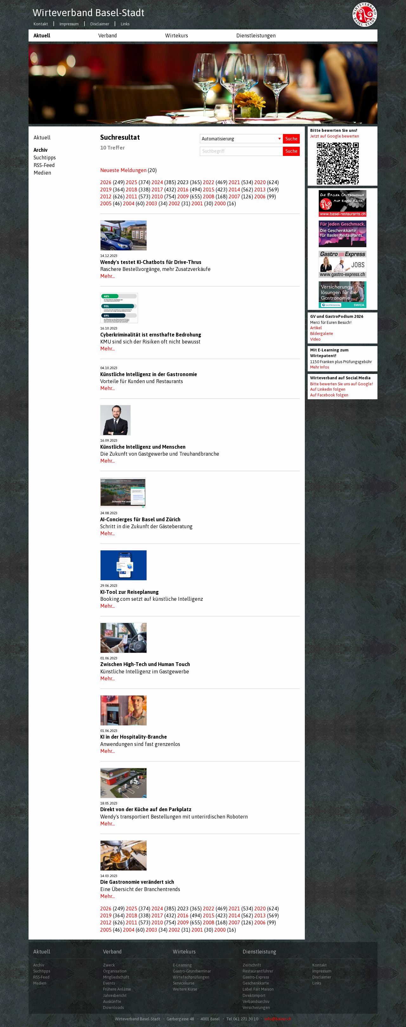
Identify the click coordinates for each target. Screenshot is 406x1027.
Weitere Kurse (185, 989)
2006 (260, 196)
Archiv (41, 150)
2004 (128, 203)
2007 (234, 196)
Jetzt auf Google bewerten (334, 136)
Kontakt (41, 24)
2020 (260, 182)
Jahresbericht (115, 995)
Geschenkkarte (256, 983)
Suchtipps (45, 157)
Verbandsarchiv (256, 1001)
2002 (174, 203)
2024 (157, 182)
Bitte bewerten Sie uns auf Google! (341, 384)
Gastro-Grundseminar (192, 971)
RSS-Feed (44, 165)
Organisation (115, 971)
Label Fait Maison (258, 989)
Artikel (316, 327)
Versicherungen (256, 1007)
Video (315, 339)
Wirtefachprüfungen (191, 977)
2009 (183, 196)
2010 (157, 196)
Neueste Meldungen (123, 170)
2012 (106, 196)
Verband (107, 35)
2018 (131, 189)
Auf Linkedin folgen (327, 389)
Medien (42, 173)
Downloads (113, 1007)
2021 (234, 182)
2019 (106, 189)
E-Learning (182, 965)
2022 (208, 182)
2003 (151, 203)
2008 (208, 196)
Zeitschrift (252, 965)
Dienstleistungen (256, 35)
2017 (157, 189)
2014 (234, 189)
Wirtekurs (176, 35)
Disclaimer (99, 24)
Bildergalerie (321, 333)
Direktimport (254, 995)
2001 (197, 203)
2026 (106, 182)
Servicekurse (183, 983)
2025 (131, 182)
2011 (131, 196)
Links (125, 24)
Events (109, 983)
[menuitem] (61, 35)
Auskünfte (112, 1001)
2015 (208, 189)
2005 (106, 203)
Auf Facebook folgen (329, 395)
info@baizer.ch (278, 1019)
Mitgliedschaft (116, 977)
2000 (220, 203)
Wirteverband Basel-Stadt (88, 12)
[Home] (364, 14)
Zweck (109, 965)
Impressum (69, 24)
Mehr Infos (319, 367)
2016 (183, 189)
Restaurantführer (258, 971)
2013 (260, 189)
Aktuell (42, 35)
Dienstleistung (259, 951)
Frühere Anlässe (117, 989)
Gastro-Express (256, 977)
